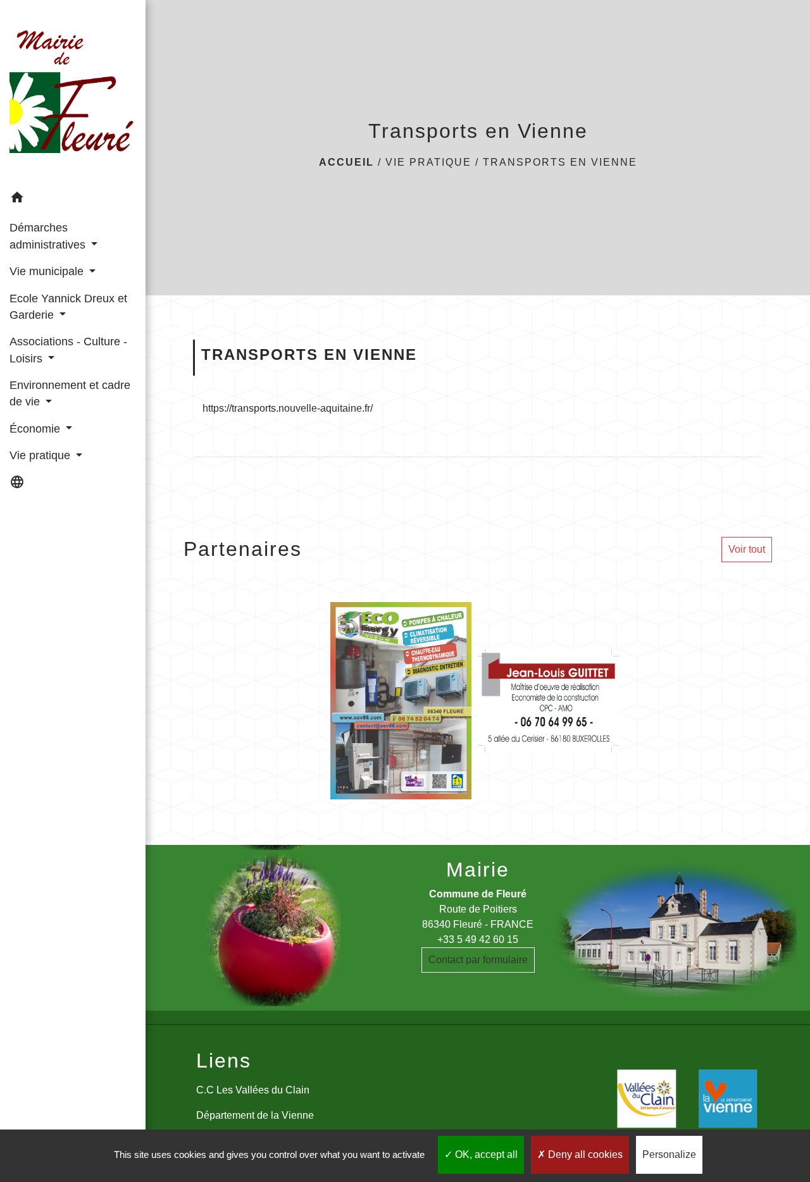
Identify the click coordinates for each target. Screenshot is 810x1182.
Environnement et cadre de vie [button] (69, 393)
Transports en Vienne (560, 162)
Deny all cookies (584, 1154)
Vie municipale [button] (48, 271)
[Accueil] (72, 92)
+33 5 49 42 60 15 (477, 939)
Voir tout (746, 549)
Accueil (346, 162)
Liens (223, 1060)
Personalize (669, 1154)
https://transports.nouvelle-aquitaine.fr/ (287, 408)
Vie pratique (428, 162)
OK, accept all (485, 1154)
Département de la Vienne (255, 1115)
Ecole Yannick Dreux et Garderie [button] (68, 306)
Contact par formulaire (478, 959)
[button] (72, 199)
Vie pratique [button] (41, 455)
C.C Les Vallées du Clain (252, 1090)
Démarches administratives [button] (49, 235)
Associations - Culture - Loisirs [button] (68, 349)
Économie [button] (36, 428)
